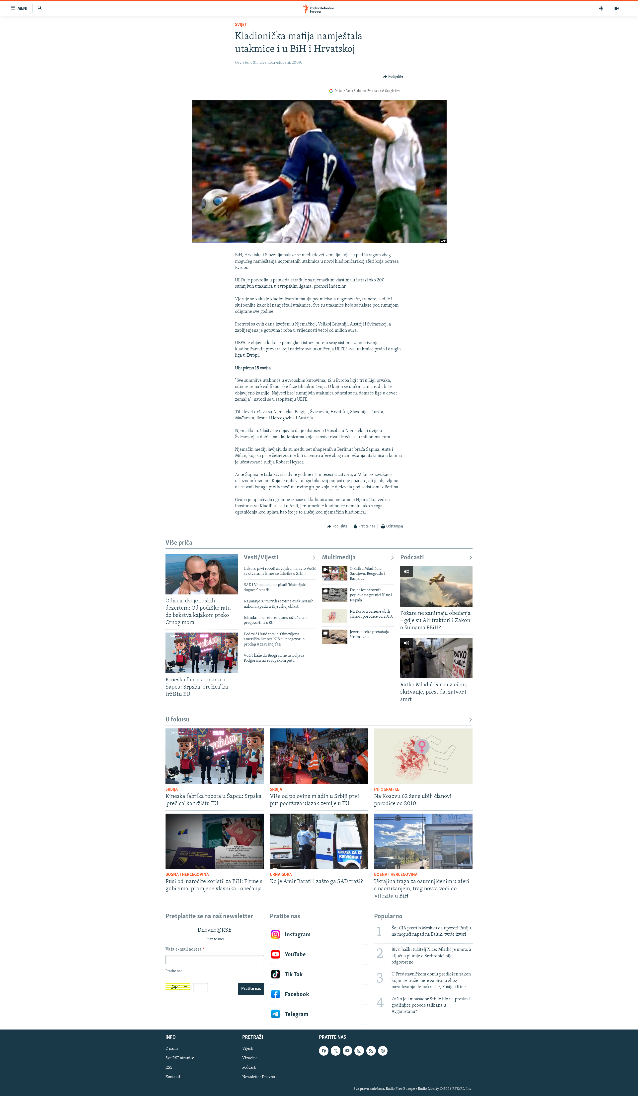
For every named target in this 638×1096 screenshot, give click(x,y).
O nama (171, 1049)
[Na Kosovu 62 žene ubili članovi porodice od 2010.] (334, 616)
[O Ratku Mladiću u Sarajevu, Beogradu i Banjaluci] (334, 573)
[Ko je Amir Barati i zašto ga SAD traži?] (319, 841)
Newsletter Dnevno (258, 1077)
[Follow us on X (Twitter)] (335, 1051)
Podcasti (412, 557)
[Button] (393, 76)
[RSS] (371, 1051)
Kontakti (172, 1077)
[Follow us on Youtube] (347, 1051)
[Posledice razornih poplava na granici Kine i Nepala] (334, 595)
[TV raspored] (383, 1051)
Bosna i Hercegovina (187, 875)
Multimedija (339, 557)
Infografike (386, 789)
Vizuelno (249, 1058)
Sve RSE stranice (179, 1058)
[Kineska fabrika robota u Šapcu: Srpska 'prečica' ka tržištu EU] (201, 653)
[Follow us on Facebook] (323, 1051)
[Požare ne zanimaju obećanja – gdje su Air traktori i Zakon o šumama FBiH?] (436, 586)
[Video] (616, 8)
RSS (168, 1068)
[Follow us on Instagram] (359, 1051)
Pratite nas (251, 989)
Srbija (171, 789)
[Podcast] (601, 8)
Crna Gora (281, 875)
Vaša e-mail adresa (184, 949)
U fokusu (177, 719)
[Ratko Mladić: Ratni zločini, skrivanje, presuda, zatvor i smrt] (436, 658)
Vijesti (247, 1049)
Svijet (241, 25)
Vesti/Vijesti (261, 557)
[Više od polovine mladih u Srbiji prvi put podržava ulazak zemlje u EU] (319, 756)
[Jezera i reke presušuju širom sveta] (334, 637)
